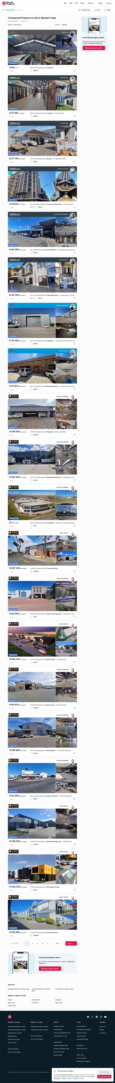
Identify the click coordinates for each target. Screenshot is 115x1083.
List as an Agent (81, 1058)
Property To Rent (37, 1022)
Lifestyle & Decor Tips (60, 1036)
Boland (10, 1000)
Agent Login (80, 1055)
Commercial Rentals (13, 21)
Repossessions (12, 1036)
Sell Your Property (13, 1049)
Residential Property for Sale (16, 1026)
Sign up (109, 3)
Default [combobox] (64, 25)
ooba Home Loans (82, 1048)
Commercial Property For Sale (17, 1029)
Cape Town (11, 1002)
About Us (102, 1026)
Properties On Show (14, 1039)
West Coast (58, 1002)
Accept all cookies (104, 1076)
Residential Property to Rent (39, 1026)
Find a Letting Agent (37, 1039)
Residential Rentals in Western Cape (18, 989)
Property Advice (59, 1026)
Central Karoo (12, 1005)
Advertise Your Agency (83, 1061)
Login (100, 3)
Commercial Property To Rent (39, 1029)
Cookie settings (104, 1072)
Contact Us (103, 1033)
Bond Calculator (81, 1026)
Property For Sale (14, 1022)
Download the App (82, 1039)
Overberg (58, 1000)
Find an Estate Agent (14, 1052)
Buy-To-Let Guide (59, 1052)
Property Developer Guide (61, 1048)
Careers (102, 1029)
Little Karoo (35, 1002)
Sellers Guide (57, 1042)
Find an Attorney (82, 1033)
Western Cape (24, 21)
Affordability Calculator (84, 1029)
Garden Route (36, 1000)
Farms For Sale (12, 1042)
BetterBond (80, 1045)
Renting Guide (58, 1055)
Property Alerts (81, 1036)
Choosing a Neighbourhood (62, 1033)
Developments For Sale (15, 1033)
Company (103, 1022)
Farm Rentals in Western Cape (64, 989)
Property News (58, 1029)
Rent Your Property (36, 1036)
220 (57, 943)
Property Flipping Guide (61, 1045)
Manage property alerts (93, 48)
